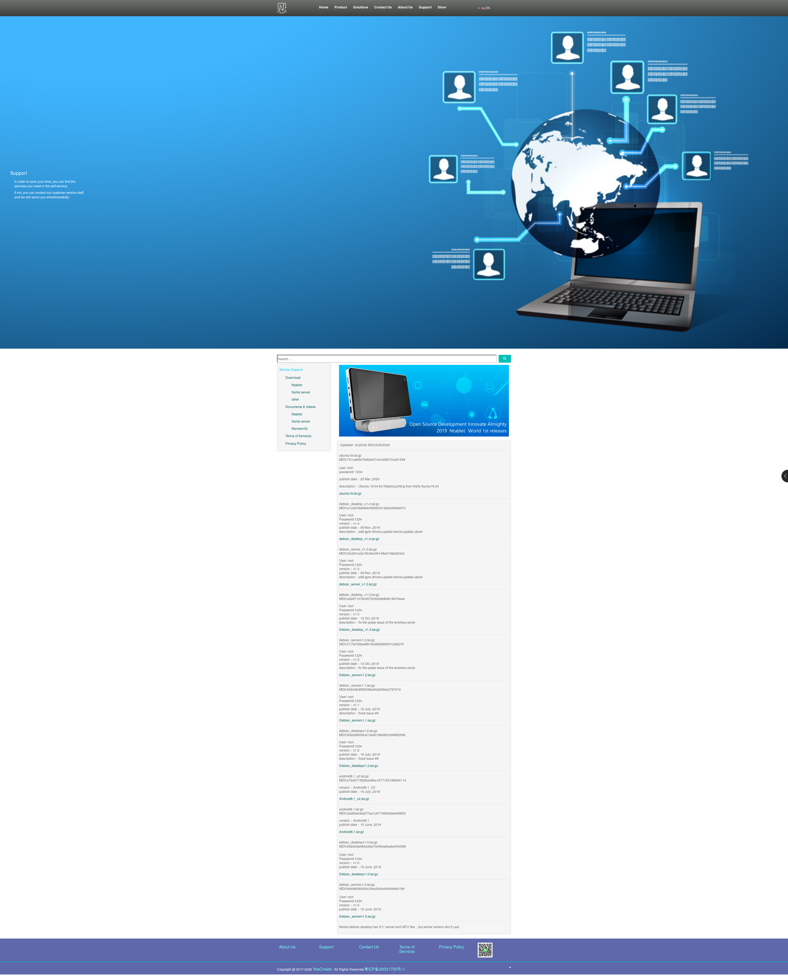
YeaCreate (322, 969)
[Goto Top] (510, 967)
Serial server (301, 392)
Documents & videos (300, 406)
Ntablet (297, 385)
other (295, 399)
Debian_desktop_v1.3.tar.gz (359, 629)
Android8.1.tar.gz (351, 831)
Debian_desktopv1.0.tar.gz (358, 874)
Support (326, 947)
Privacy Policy (295, 443)
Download (292, 377)
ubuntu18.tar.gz (350, 493)
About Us (287, 947)
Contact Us (369, 947)
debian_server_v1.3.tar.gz (358, 584)
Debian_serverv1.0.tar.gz (357, 916)
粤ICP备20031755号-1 (384, 969)
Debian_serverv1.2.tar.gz (357, 674)
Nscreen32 (300, 428)
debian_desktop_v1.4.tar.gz (359, 538)
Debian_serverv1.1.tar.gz (357, 720)
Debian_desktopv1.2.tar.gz (358, 765)
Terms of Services (298, 435)
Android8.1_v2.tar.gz (354, 798)
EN (487, 8)
